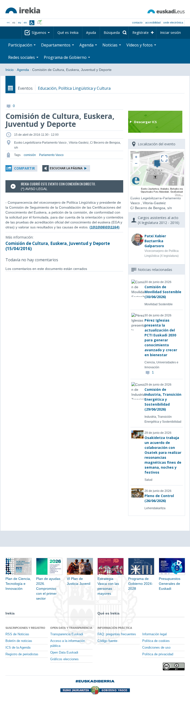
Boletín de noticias (18, 641)
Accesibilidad (153, 22)
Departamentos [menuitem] (56, 45)
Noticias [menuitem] (110, 45)
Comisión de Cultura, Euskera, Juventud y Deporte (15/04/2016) (57, 246)
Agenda (23, 70)
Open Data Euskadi (64, 652)
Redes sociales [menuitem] (22, 57)
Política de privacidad (157, 654)
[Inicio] (22, 10)
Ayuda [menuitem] (91, 32)
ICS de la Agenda (17, 647)
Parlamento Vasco (51, 155)
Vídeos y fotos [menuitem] (140, 45)
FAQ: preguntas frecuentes (116, 634)
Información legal (154, 634)
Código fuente (107, 641)
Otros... (179, 195)
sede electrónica (173, 22)
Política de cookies (156, 641)
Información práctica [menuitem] (114, 627)
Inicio (9, 70)
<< (8, 22)
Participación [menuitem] (20, 45)
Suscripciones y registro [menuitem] (25, 627)
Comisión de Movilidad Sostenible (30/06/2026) (162, 292)
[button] (21, 168)
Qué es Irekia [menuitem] (67, 32)
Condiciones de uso (156, 647)
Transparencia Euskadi (66, 634)
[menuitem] (114, 32)
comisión (30, 155)
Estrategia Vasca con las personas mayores (108, 586)
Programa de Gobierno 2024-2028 (140, 584)
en (25, 22)
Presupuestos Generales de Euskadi (169, 584)
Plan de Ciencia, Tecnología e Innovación (18, 584)
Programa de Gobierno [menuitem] (66, 57)
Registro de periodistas (21, 654)
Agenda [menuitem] (87, 45)
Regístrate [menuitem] (140, 32)
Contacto (137, 22)
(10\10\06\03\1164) (104, 227)
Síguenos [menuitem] (39, 32)
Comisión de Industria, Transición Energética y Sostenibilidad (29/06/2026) (162, 399)
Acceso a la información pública (67, 643)
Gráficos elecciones (64, 659)
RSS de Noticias (17, 634)
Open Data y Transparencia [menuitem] (71, 627)
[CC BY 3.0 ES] (174, 666)
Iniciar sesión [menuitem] (170, 32)
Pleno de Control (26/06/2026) (159, 498)
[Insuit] (31, 22)
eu (19, 22)
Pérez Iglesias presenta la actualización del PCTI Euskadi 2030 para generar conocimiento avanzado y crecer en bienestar (160, 337)
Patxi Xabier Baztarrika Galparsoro (155, 241)
